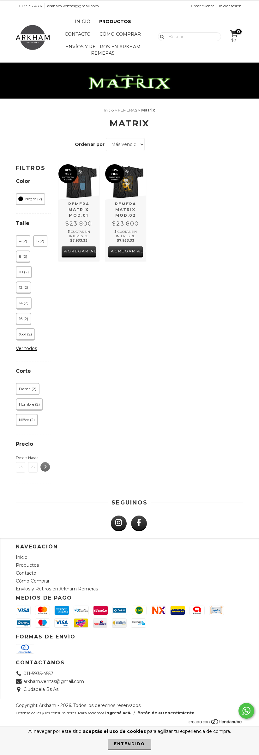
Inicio (82, 21)
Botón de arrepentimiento (166, 712)
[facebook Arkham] (139, 523)
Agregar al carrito (80, 251)
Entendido (129, 743)
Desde (20, 457)
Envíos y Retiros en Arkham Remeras (103, 50)
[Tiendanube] (215, 723)
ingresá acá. (118, 712)
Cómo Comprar (120, 34)
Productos (115, 21)
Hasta (33, 457)
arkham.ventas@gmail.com (73, 5)
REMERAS (127, 110)
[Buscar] (160, 36)
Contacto (78, 34)
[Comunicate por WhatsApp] (246, 711)
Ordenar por (90, 144)
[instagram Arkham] (119, 523)
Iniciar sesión (230, 5)
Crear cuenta (202, 5)
